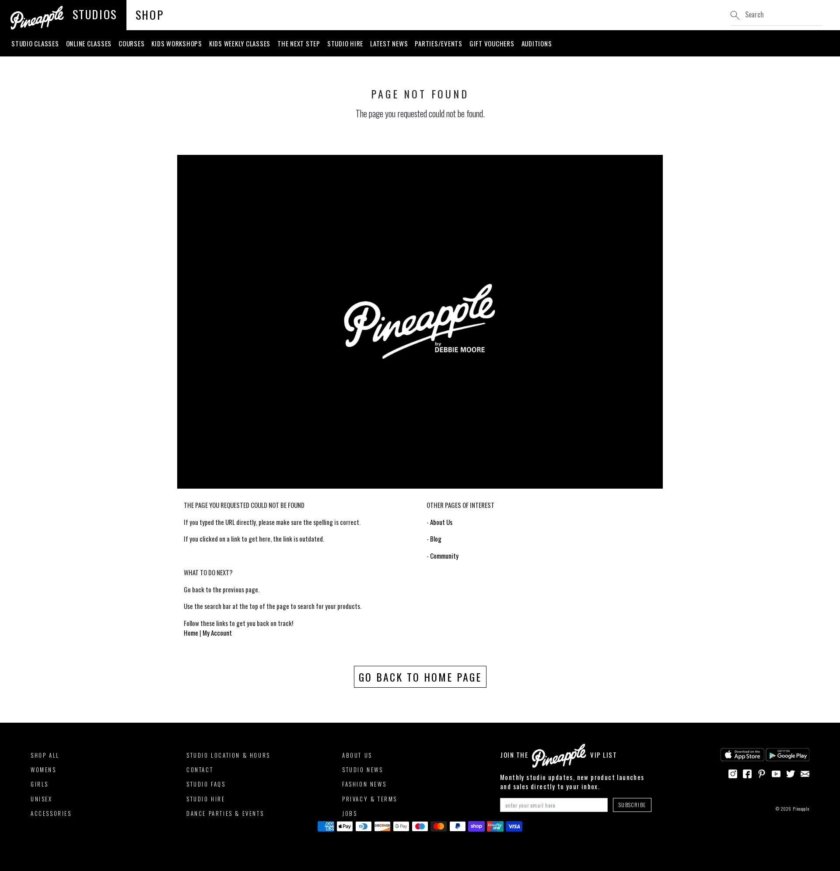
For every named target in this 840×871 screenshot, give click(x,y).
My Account (217, 632)
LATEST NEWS (389, 43)
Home (191, 632)
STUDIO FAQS (206, 784)
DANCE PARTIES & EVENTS (225, 813)
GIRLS (40, 784)
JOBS (349, 813)
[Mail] (805, 772)
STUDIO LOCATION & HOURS (228, 755)
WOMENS (43, 769)
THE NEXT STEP (298, 43)
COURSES (131, 43)
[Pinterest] (761, 772)
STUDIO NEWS (362, 769)
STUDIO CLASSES (35, 43)
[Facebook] (747, 772)
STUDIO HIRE (345, 43)
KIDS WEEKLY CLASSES (239, 43)
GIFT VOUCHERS (491, 43)
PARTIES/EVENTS (438, 43)
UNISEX (41, 798)
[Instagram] (732, 772)
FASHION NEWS (364, 784)
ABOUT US (357, 755)
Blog (435, 538)
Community (444, 555)
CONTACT (199, 769)
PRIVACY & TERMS (369, 798)
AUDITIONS (537, 43)
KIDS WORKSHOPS (176, 43)
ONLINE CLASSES (89, 43)
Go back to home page (420, 677)
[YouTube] (776, 772)
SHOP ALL (45, 755)
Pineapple (801, 808)
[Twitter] (790, 772)
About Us (441, 522)
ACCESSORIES (51, 813)
